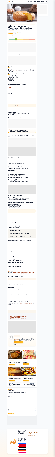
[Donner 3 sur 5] (10, 33)
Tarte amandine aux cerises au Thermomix (15, 317)
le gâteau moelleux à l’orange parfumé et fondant (20, 273)
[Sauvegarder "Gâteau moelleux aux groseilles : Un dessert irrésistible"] (34, 351)
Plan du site (29, 433)
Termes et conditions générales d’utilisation (33, 432)
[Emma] (11, 337)
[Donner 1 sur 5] (8, 33)
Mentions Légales (30, 431)
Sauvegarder (15, 35)
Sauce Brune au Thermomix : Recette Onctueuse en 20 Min (28, 379)
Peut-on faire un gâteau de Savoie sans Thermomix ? (16, 284)
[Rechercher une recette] (14, 1)
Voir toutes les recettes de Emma (18, 342)
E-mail (9, 409)
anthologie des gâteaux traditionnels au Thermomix (25, 303)
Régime (31, 1)
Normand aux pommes (12, 308)
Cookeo (46, 1)
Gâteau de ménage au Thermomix (21, 105)
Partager (11, 35)
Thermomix (42, 1)
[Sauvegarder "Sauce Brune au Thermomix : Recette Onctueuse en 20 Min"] (34, 367)
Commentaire (10, 396)
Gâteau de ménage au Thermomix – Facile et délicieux (15, 379)
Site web (15, 344)
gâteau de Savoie (14, 70)
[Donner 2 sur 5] (9, 33)
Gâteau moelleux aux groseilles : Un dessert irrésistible (28, 362)
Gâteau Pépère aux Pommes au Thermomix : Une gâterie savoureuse (19, 131)
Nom (9, 406)
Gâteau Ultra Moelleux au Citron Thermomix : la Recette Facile (18, 318)
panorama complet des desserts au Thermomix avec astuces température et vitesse (23, 272)
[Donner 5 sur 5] (12, 33)
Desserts (34, 1)
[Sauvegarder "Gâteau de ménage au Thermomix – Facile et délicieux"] (20, 367)
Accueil (10, 23)
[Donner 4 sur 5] (11, 33)
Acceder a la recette (12, 364)
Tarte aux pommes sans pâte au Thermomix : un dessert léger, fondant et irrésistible (14, 362)
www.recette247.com (16, 339)
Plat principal (38, 1)
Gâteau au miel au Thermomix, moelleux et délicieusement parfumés (19, 130)
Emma (22, 335)
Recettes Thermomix (13, 23)
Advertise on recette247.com (31, 435)
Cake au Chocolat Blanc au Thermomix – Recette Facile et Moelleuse (18, 316)
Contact (29, 434)
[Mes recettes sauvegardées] (12, 1)
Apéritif (28, 1)
